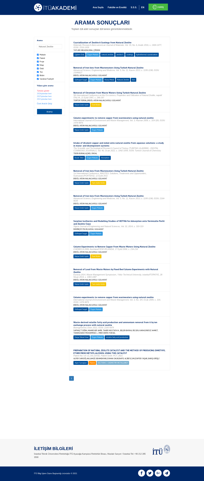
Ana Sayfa (98, 7)
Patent (42, 58)
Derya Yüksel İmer (82, 337)
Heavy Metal (109, 80)
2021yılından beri (44, 99)
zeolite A (119, 54)
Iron (133, 80)
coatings (129, 54)
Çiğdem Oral (79, 54)
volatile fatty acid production (117, 337)
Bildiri (42, 75)
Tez (41, 72)
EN (142, 7)
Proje (42, 61)
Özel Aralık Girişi (44, 103)
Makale (43, 54)
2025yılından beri (44, 96)
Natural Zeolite (123, 80)
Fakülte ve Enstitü (117, 7)
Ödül (42, 68)
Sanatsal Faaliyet (47, 79)
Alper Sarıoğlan (81, 363)
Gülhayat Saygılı (81, 80)
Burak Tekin (79, 158)
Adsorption (105, 158)
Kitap (42, 65)
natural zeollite (107, 54)
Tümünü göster (43, 90)
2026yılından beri (44, 93)
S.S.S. (134, 7)
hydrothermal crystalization (147, 54)
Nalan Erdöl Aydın (82, 105)
